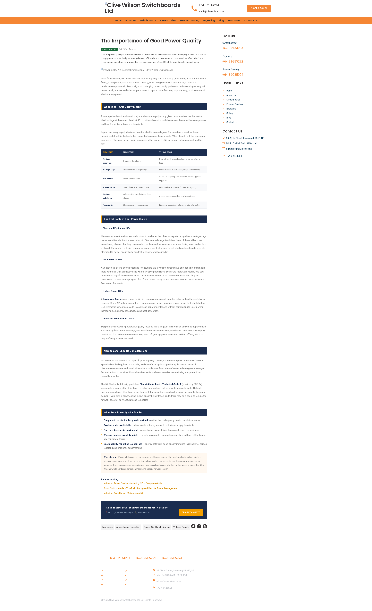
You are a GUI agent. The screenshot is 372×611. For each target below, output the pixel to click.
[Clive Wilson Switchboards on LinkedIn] (189, 608)
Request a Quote (191, 512)
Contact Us (231, 122)
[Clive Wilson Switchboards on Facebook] (199, 526)
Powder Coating (234, 104)
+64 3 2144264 (209, 5)
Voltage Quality (181, 527)
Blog (228, 117)
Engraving (231, 108)
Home (229, 90)
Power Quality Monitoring (157, 527)
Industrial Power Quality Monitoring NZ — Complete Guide (133, 483)
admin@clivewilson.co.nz (211, 11)
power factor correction (128, 527)
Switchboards (233, 99)
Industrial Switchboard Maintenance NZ (123, 493)
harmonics (107, 527)
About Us (231, 95)
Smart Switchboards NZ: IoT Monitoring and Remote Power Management (140, 488)
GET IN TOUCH (260, 8)
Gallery (229, 113)
